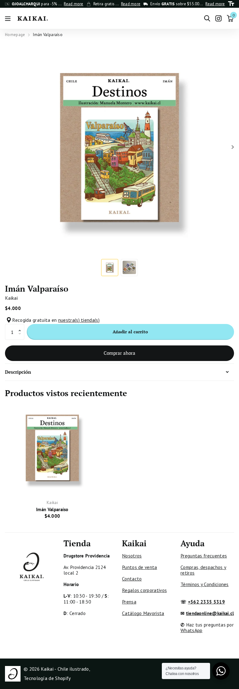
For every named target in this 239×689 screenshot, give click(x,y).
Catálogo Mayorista (143, 613)
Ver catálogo (8, 18)
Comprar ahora (119, 353)
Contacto (132, 579)
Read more (73, 4)
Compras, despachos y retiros (203, 570)
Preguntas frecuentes (203, 556)
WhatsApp (191, 630)
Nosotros (132, 556)
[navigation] (109, 267)
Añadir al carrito (130, 332)
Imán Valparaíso (52, 509)
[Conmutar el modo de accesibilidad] (231, 4)
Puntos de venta (139, 567)
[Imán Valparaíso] (52, 447)
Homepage (15, 34)
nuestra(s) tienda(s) (79, 320)
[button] (21, 326)
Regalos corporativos (144, 590)
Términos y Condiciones (204, 584)
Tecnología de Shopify (47, 678)
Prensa (129, 602)
